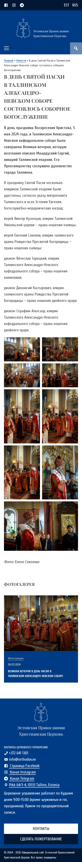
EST (66, 5)
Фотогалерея (15, 658)
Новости (21, 60)
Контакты (41, 828)
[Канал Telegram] (22, 5)
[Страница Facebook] (6, 5)
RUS (75, 5)
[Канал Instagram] (14, 5)
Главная (8, 60)
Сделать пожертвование (41, 839)
